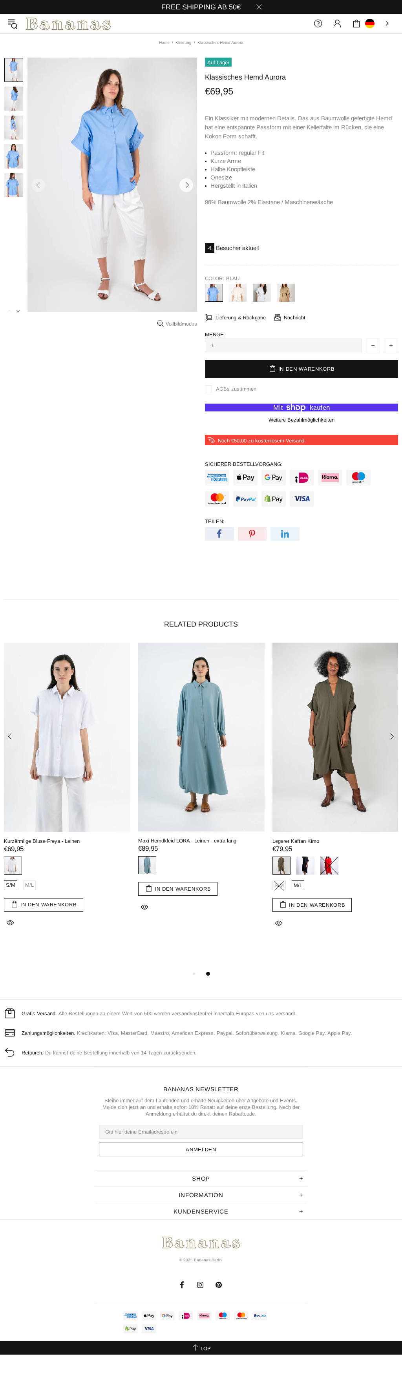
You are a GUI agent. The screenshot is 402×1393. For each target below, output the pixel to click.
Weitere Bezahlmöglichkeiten (301, 420)
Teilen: (215, 521)
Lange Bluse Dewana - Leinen (84, 841)
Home (164, 42)
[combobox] (377, 23)
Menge (214, 334)
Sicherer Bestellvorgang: (244, 464)
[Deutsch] (377, 23)
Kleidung (183, 42)
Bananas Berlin (68, 23)
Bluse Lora (197, 841)
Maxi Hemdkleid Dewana (347, 841)
